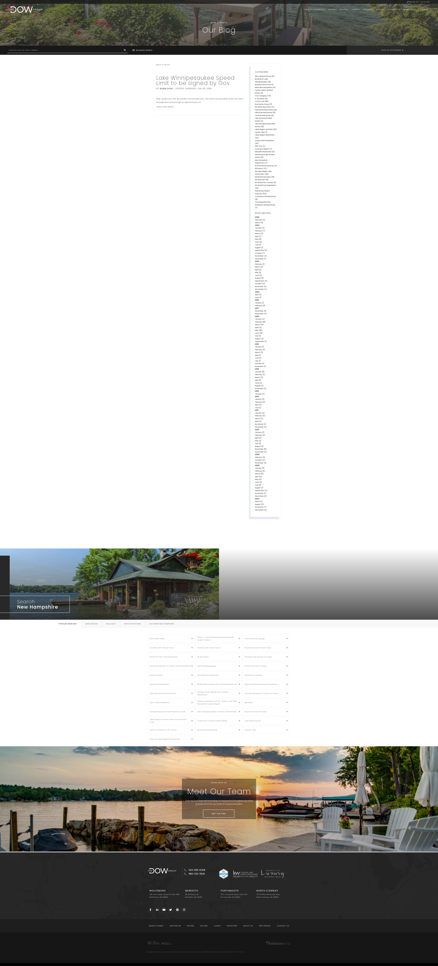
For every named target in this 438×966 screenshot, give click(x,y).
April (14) (258, 476)
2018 (257, 300)
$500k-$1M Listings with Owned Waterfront (217, 684)
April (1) (258, 355)
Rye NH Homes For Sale (255, 711)
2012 (257, 396)
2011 (256, 410)
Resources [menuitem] (393, 9)
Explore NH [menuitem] (175, 926)
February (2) (260, 349)
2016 (257, 316)
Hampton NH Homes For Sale (258, 657)
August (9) (259, 504)
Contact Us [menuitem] (283, 926)
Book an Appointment (391, 50)
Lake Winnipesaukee (206, 666)
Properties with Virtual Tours (258, 648)
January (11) (259, 468)
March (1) (259, 501)
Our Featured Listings (255, 638)
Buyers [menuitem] (331, 9)
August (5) (259, 278)
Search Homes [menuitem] (156, 926)
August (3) (259, 339)
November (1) (260, 366)
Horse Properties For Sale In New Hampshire (170, 666)
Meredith (249, 702)
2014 (257, 369)
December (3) (261, 452)
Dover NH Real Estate (207, 730)
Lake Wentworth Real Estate (163, 693)
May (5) (258, 272)
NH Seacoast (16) (262, 180)
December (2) (261, 427)
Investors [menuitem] (368, 9)
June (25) (259, 333)
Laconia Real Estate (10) (264, 115)
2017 (257, 308)
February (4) (260, 220)
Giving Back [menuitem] (409, 9)
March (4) (259, 418)
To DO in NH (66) (262, 101)
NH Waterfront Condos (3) (265, 182)
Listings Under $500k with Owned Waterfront (212, 693)
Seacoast (111, 624)
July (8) (258, 485)
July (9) (258, 245)
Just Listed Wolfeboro (160, 702)
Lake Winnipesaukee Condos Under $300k (216, 711)
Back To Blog (163, 65)
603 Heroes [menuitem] (265, 926)
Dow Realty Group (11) (263, 104)
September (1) (261, 341)
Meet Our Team (219, 813)
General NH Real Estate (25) (266, 110)
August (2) (259, 386)
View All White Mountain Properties (261, 684)
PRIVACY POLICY (240, 952)
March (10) (259, 324)
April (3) (258, 270)
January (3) (259, 399)
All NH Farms (203, 657)
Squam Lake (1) (261, 132)
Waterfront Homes (253, 675)
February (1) (260, 264)
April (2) (258, 294)
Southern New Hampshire (161, 624)
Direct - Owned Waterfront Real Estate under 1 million (215, 638)
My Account (425, 2)
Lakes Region (91, 624)
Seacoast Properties (159, 684)
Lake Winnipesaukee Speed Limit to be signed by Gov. (195, 80)
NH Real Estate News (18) (264, 177)
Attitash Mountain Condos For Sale (261, 693)
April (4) (258, 327)
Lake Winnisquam (253, 721)
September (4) (261, 281)
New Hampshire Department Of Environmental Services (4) (266, 163)
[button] (125, 50)
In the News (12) (261, 98)
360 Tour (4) (260, 146)
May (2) (258, 441)
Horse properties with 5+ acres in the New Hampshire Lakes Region (217, 702)
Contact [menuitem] (424, 9)
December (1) (260, 259)
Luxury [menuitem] (355, 9)
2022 (257, 225)
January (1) (259, 303)
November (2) (260, 388)
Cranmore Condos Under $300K (212, 721)
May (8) (258, 239)
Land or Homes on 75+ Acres (163, 730)
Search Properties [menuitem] (314, 9)
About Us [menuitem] (248, 926)
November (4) (261, 256)
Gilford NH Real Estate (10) (265, 112)
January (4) (260, 228)
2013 (257, 391)
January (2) (259, 432)
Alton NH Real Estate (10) (264, 76)
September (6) (261, 250)
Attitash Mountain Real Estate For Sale (168, 711)
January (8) (260, 372)
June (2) (258, 275)
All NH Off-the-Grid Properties (164, 657)
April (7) (258, 236)
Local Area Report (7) (263, 149)
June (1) (258, 297)
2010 (257, 429)
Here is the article (164, 106)
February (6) (260, 416)
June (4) (258, 383)
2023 (257, 217)
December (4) (261, 289)
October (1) (259, 363)
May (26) (258, 330)
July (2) (258, 336)
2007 (257, 499)
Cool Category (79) (263, 96)
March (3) (259, 222)
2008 (257, 465)
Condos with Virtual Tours (162, 648)
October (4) (260, 284)
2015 (257, 344)
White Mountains (132, 624)
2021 (257, 261)
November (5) (260, 311)
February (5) (260, 471)
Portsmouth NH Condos (256, 666)
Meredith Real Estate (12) (265, 152)
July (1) (258, 361)
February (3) (260, 305)
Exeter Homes (156, 675)
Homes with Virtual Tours (208, 648)
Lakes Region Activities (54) (266, 129)
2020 (257, 292)
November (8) (260, 449)
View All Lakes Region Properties (165, 739)
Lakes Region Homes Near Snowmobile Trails (168, 720)
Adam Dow (166, 88)
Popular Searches (68, 624)
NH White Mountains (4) (264, 107)
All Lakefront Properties (208, 675)
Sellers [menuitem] (343, 9)
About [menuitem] (380, 9)
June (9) (258, 242)
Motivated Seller (157, 638)
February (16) (260, 322)
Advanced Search (144, 50)
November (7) (260, 507)
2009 (257, 454)
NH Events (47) (261, 168)
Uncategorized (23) (263, 202)
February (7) (260, 231)
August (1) (259, 247)
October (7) (260, 253)
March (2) (259, 233)
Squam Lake (250, 730)
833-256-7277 (414, 2)
